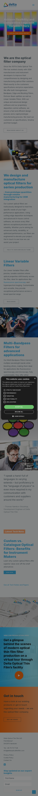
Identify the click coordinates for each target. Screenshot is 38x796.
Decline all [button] (19, 412)
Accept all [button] (19, 407)
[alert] (19, 398)
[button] (4, 390)
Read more (26, 386)
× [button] (35, 378)
